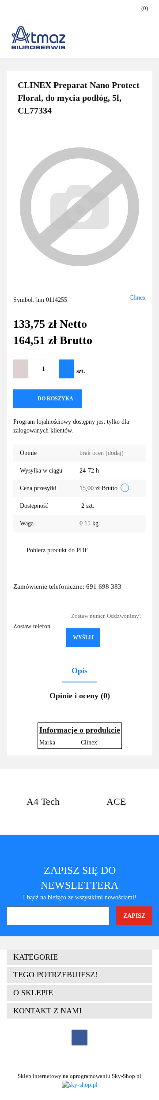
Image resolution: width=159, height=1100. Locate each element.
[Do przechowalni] (95, 398)
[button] (79, 957)
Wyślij (83, 637)
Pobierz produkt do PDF (57, 550)
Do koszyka (55, 399)
